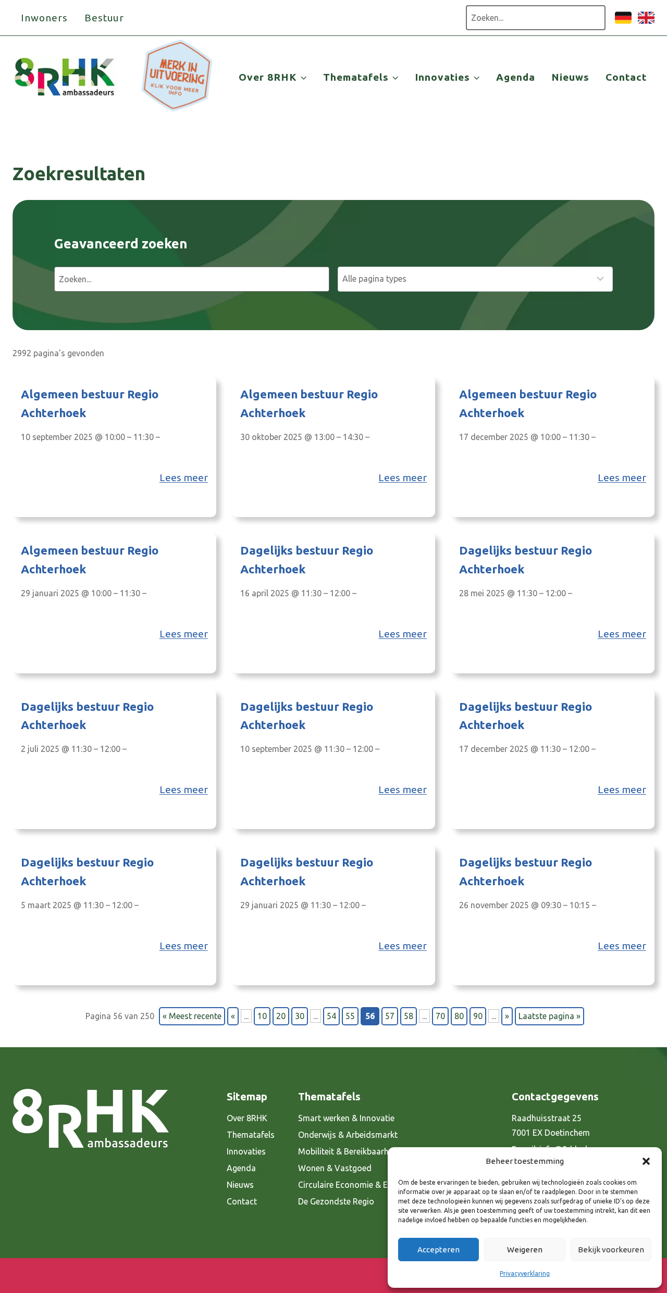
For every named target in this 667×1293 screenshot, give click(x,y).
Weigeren (524, 1249)
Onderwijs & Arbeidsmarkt (348, 1134)
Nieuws (570, 77)
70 (440, 1016)
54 (331, 1016)
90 (478, 1016)
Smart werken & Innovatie (346, 1118)
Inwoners (44, 17)
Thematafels (251, 1134)
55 (350, 1016)
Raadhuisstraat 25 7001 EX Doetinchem (551, 1125)
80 (459, 1016)
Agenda (515, 77)
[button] (646, 1161)
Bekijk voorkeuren (611, 1249)
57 (389, 1016)
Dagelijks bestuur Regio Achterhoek (306, 559)
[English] (646, 23)
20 (281, 1016)
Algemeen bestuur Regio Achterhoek (89, 403)
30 (299, 1016)
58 (408, 1016)
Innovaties (246, 1151)
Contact (626, 77)
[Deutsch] (623, 23)
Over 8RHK (247, 1118)
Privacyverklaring (525, 1273)
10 (262, 1016)
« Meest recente (192, 1016)
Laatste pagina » (549, 1016)
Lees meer (183, 477)
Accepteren (438, 1249)
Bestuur (104, 17)
